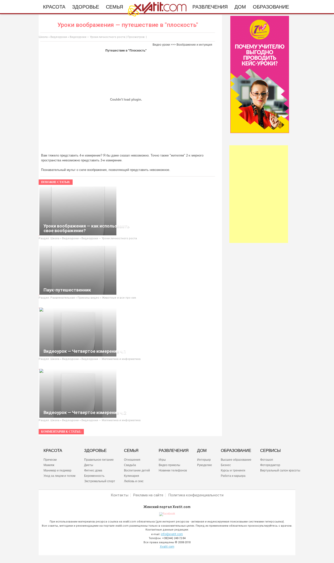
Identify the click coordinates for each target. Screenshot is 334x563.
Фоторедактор (270, 465)
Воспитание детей (137, 470)
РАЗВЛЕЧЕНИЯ (174, 450)
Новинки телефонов (173, 470)
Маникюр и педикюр (57, 470)
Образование (271, 7)
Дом (240, 7)
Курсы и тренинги (233, 470)
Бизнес (226, 465)
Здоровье (85, 7)
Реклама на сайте (148, 495)
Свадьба (130, 465)
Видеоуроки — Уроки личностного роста (97, 37)
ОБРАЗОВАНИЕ (236, 450)
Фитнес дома (93, 470)
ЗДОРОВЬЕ (95, 450)
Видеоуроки (58, 37)
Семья (114, 7)
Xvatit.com (167, 546)
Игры (162, 459)
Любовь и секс (134, 481)
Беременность (94, 476)
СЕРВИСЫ (270, 450)
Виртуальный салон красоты (280, 470)
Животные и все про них (119, 297)
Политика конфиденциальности (195, 495)
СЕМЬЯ (131, 450)
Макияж (49, 465)
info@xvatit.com (172, 534)
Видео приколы (169, 465)
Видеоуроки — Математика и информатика (111, 359)
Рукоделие (204, 465)
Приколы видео (88, 297)
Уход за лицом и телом (59, 476)
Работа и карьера (233, 476)
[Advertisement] (258, 194)
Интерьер (204, 459)
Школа (43, 37)
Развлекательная (63, 297)
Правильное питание (99, 459)
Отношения (132, 459)
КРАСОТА (53, 450)
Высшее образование (236, 459)
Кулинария (131, 476)
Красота (54, 7)
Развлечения (210, 7)
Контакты (119, 495)
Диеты (88, 465)
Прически (50, 459)
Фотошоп (266, 459)
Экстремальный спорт (99, 481)
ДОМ (202, 450)
